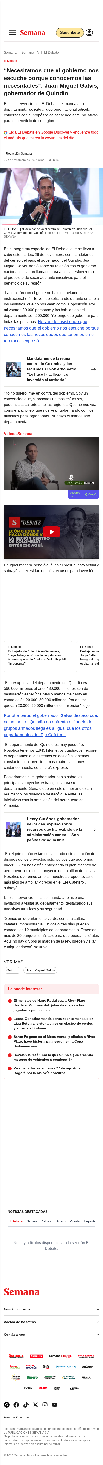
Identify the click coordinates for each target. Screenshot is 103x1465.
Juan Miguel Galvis (40, 970)
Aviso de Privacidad (22, 1417)
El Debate (51, 52)
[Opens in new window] (16, 1405)
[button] (51, 532)
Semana (10, 52)
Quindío (12, 970)
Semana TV (30, 52)
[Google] (7, 1405)
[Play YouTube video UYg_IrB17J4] (51, 531)
